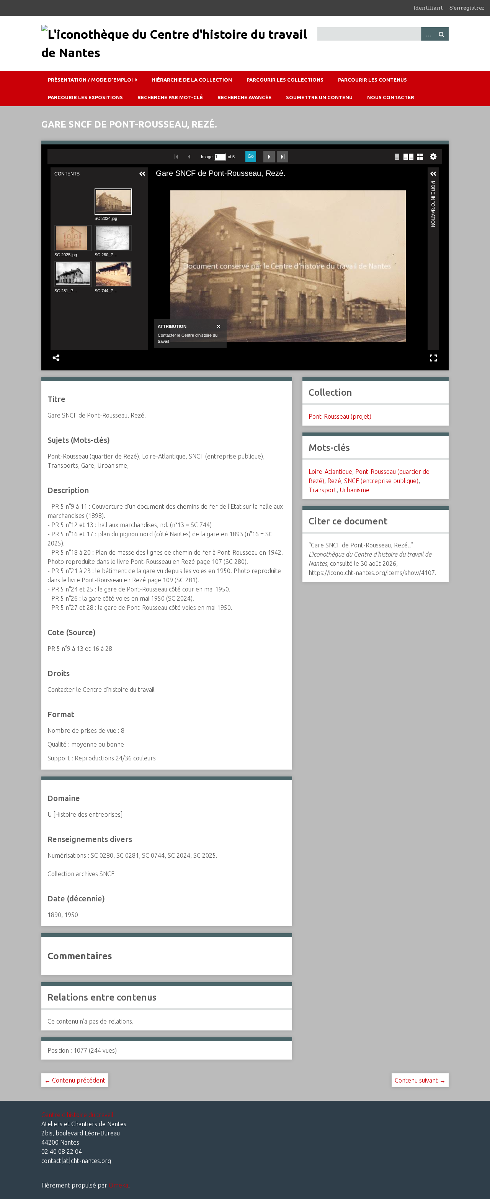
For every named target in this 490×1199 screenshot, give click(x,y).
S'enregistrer (467, 8)
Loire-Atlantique (330, 471)
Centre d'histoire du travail (77, 1114)
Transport (322, 489)
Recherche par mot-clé (170, 97)
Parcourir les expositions (85, 97)
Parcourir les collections (285, 79)
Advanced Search (428, 34)
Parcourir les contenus (372, 79)
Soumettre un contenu (319, 97)
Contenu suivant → (420, 1080)
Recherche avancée (244, 97)
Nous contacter (390, 97)
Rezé (334, 480)
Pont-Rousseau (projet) (340, 416)
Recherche (442, 34)
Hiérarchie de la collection (192, 79)
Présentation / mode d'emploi (90, 79)
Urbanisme (354, 489)
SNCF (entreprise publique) (381, 480)
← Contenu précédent (74, 1080)
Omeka (118, 1185)
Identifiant (428, 8)
